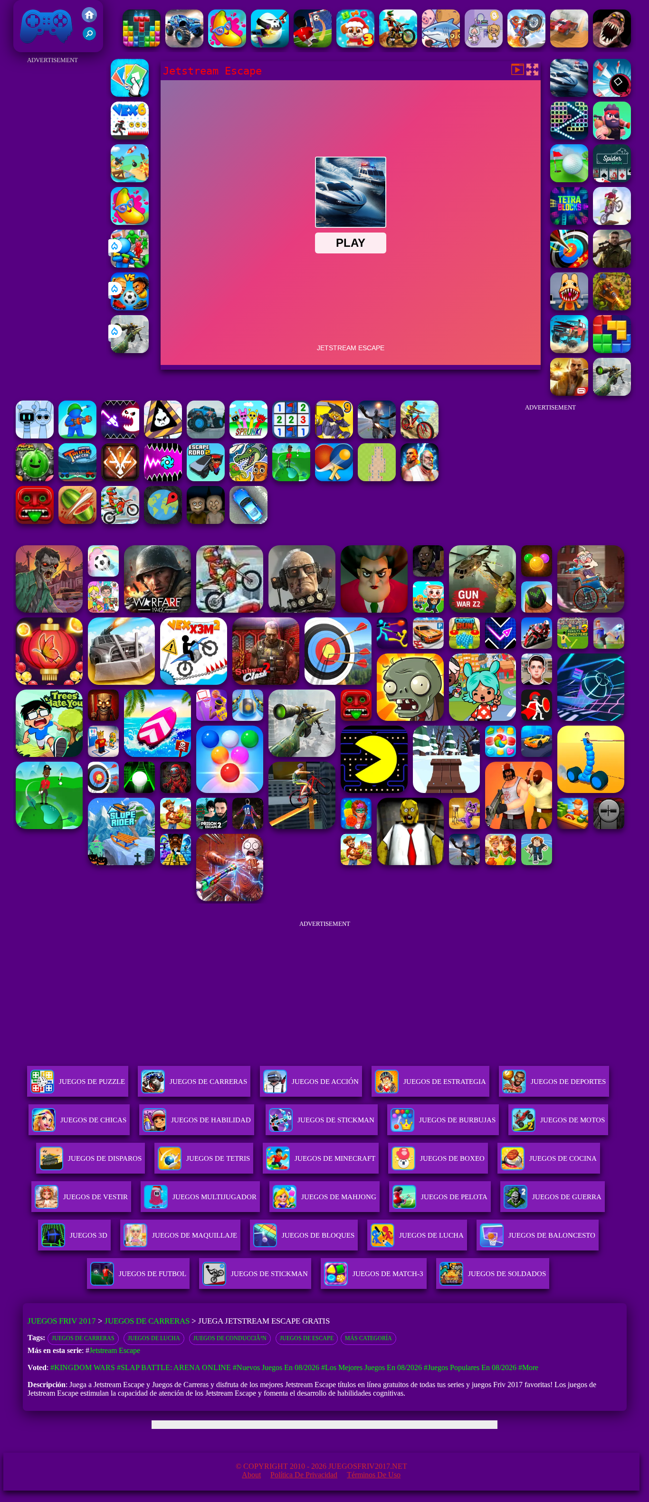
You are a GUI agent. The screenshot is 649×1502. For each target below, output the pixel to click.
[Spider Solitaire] (612, 180)
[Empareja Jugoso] (227, 45)
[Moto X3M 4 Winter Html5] (120, 521)
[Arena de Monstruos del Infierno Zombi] (612, 45)
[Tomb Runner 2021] (35, 521)
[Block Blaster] (612, 350)
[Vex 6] (130, 137)
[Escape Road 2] (206, 479)
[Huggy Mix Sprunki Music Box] (35, 436)
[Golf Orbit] (291, 479)
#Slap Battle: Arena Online (174, 1367)
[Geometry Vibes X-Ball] (163, 479)
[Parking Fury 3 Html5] (248, 521)
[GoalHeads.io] (130, 308)
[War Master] (77, 436)
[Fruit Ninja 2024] (77, 521)
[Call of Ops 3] (612, 265)
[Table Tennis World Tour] (334, 479)
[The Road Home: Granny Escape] (206, 521)
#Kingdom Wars (82, 1367)
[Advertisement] (52, 208)
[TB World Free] (484, 45)
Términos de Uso (374, 1475)
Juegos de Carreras (147, 1320)
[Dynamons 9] (334, 436)
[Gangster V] (569, 393)
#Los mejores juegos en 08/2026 (371, 1367)
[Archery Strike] (569, 265)
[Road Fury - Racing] (569, 350)
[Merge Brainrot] (248, 479)
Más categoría (368, 1338)
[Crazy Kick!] (313, 45)
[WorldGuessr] (163, 521)
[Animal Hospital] (569, 308)
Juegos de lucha (154, 1338)
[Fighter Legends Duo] (420, 479)
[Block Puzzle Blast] (142, 45)
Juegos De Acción (325, 1081)
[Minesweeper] (291, 436)
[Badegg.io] (270, 45)
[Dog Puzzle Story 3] (355, 45)
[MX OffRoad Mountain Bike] (420, 436)
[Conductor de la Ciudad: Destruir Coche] (569, 45)
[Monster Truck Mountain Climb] (206, 436)
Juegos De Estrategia (444, 1081)
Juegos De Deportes (568, 1081)
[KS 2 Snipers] (130, 350)
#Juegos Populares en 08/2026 (470, 1367)
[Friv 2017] (89, 20)
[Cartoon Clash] (612, 137)
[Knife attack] (612, 94)
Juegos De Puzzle (92, 1081)
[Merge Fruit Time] (35, 479)
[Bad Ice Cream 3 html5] (163, 436)
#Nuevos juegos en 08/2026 (276, 1367)
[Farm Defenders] (612, 308)
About (251, 1475)
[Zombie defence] (130, 265)
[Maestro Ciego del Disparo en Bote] (130, 180)
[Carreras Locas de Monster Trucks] (184, 45)
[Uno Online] (130, 94)
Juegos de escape (307, 1338)
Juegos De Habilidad (211, 1120)
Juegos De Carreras (208, 1081)
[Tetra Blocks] (569, 222)
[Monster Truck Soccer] (77, 479)
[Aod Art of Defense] (120, 479)
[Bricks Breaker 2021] (569, 137)
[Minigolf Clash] (569, 180)
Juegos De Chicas (93, 1120)
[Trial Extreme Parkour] (398, 45)
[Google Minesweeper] (377, 479)
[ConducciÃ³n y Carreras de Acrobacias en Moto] (526, 45)
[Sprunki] (248, 436)
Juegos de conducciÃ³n (230, 1338)
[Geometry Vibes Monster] (120, 436)
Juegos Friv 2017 (62, 1320)
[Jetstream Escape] (569, 94)
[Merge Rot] (441, 45)
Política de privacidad (303, 1475)
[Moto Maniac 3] (612, 222)
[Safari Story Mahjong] (377, 436)
